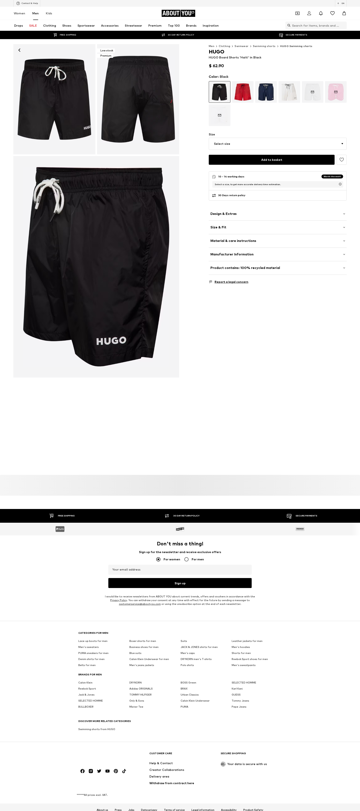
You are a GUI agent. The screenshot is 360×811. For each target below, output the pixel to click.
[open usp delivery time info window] (340, 184)
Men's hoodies (241, 647)
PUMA (184, 706)
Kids (49, 13)
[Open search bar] (287, 25)
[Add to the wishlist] (342, 160)
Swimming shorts (264, 46)
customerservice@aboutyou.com (140, 604)
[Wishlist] (332, 13)
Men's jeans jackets (141, 665)
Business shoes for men (144, 647)
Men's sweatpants (244, 665)
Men (35, 13)
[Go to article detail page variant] (219, 92)
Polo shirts (187, 665)
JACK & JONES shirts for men (199, 647)
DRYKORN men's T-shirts (196, 659)
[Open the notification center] (320, 13)
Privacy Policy (118, 600)
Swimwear (241, 46)
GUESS (236, 694)
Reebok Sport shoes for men (250, 659)
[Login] (309, 13)
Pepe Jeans (239, 706)
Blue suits (135, 653)
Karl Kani (237, 688)
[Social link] (82, 771)
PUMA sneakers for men (93, 653)
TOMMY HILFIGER (140, 694)
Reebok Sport (87, 688)
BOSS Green (188, 682)
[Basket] (344, 13)
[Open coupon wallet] (297, 13)
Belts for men (87, 665)
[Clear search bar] (343, 25)
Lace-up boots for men (93, 641)
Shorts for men (241, 653)
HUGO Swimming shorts (296, 46)
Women (19, 13)
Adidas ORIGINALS (141, 688)
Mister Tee (136, 706)
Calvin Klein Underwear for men (149, 659)
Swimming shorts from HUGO (96, 729)
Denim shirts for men (91, 659)
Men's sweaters (88, 647)
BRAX (184, 688)
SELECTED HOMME (244, 682)
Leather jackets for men (247, 641)
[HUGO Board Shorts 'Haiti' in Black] (96, 267)
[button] (278, 144)
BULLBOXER (86, 706)
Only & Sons (136, 700)
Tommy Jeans (240, 700)
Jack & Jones (86, 694)
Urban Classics (190, 694)
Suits (184, 641)
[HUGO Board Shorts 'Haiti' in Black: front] (54, 99)
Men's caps (188, 653)
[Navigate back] (19, 50)
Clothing (224, 46)
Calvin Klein (85, 682)
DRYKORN (135, 682)
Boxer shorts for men (142, 641)
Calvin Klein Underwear (195, 700)
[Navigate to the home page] (101, 755)
